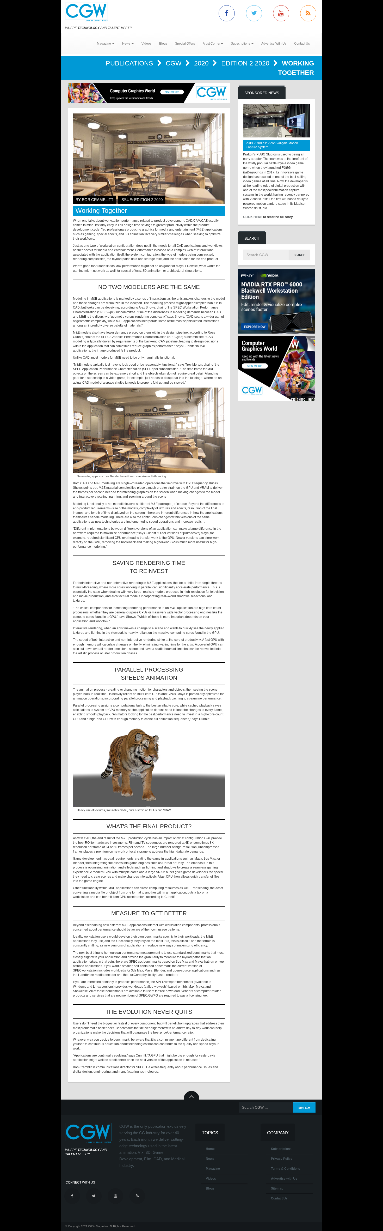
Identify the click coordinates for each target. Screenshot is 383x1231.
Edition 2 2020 (246, 63)
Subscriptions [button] (241, 43)
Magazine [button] (104, 43)
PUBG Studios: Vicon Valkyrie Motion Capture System (272, 145)
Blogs (163, 43)
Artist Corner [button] (211, 43)
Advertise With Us (273, 43)
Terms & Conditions (285, 1168)
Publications (130, 63)
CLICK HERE (252, 217)
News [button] (126, 43)
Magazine (213, 1168)
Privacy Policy (281, 1159)
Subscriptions (281, 1149)
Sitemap (277, 1188)
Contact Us (302, 43)
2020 (202, 63)
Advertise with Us (284, 1178)
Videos (146, 43)
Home (210, 1149)
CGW (174, 63)
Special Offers (185, 43)
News (210, 1159)
